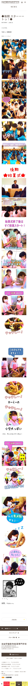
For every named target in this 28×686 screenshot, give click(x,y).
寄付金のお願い (23, 671)
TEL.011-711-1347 (17, 668)
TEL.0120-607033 (15, 662)
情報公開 (3, 673)
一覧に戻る (14, 619)
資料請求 (13, 684)
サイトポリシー (10, 671)
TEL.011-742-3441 (16, 664)
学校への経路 (9, 658)
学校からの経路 (18, 658)
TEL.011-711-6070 (15, 666)
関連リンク (3, 671)
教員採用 (17, 671)
